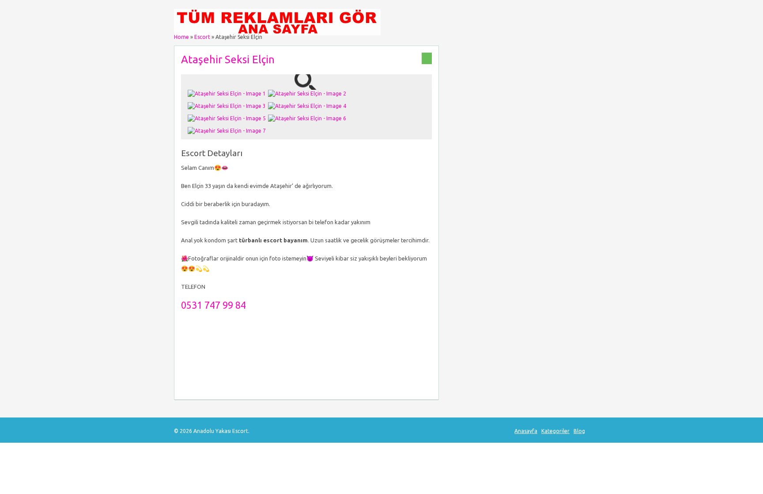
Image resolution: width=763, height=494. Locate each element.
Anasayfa (525, 431)
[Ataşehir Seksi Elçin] (306, 85)
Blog (579, 431)
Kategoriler (555, 431)
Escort (202, 37)
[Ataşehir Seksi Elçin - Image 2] (308, 93)
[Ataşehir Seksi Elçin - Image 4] (308, 106)
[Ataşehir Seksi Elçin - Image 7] (228, 131)
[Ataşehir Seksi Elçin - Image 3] (228, 106)
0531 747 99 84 (213, 305)
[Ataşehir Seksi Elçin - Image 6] (308, 118)
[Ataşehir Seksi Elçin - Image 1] (228, 93)
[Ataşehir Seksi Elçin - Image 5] (228, 118)
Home (181, 37)
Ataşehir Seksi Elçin (228, 59)
